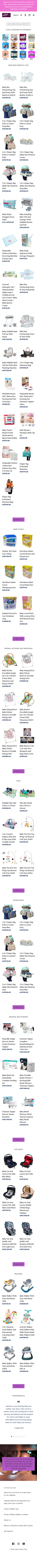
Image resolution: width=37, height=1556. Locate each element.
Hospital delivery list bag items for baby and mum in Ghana (17, 1502)
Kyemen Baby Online (21, 1549)
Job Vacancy (8, 1531)
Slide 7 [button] (23, 1436)
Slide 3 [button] (16, 1436)
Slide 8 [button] (25, 1436)
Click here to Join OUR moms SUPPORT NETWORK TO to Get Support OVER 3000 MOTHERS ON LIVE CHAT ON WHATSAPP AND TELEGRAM (18, 1464)
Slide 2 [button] (14, 1436)
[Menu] (34, 15)
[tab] (12, 1436)
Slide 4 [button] (18, 1436)
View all (18, 520)
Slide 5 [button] (20, 1436)
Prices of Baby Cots (11, 1509)
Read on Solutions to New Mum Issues (18, 1525)
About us (7, 1520)
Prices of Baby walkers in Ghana (16, 1514)
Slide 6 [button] (21, 1436)
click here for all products (18, 24)
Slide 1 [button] (12, 1436)
